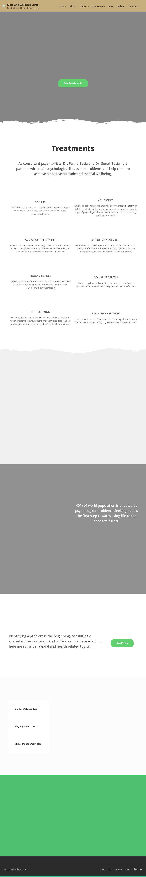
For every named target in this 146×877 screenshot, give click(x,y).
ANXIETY (40, 201)
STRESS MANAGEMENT (106, 239)
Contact (118, 869)
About (73, 6)
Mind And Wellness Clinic (22, 4)
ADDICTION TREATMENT (40, 239)
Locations (133, 6)
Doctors (84, 6)
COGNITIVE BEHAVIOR (105, 313)
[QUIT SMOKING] (40, 302)
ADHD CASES (106, 200)
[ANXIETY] (40, 192)
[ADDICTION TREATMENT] (40, 230)
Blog (111, 6)
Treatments (98, 6)
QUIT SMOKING (40, 312)
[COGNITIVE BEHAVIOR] (105, 303)
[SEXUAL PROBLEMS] (105, 267)
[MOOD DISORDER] (40, 266)
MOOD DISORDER (40, 275)
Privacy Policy (131, 869)
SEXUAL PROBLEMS (106, 277)
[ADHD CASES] (105, 190)
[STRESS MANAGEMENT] (105, 230)
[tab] (28, 709)
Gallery (120, 6)
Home (63, 6)
